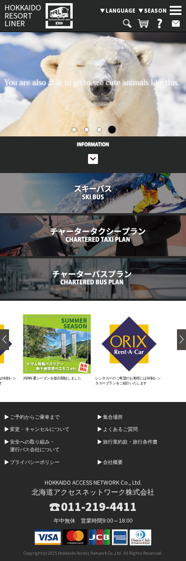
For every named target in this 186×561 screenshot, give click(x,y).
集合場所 (113, 417)
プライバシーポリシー (35, 462)
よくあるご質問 (120, 429)
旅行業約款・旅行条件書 (130, 441)
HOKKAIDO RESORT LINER (23, 16)
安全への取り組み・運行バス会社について (35, 446)
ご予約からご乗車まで (35, 417)
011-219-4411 (99, 506)
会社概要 (113, 462)
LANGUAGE (120, 10)
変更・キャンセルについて (40, 429)
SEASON (155, 10)
